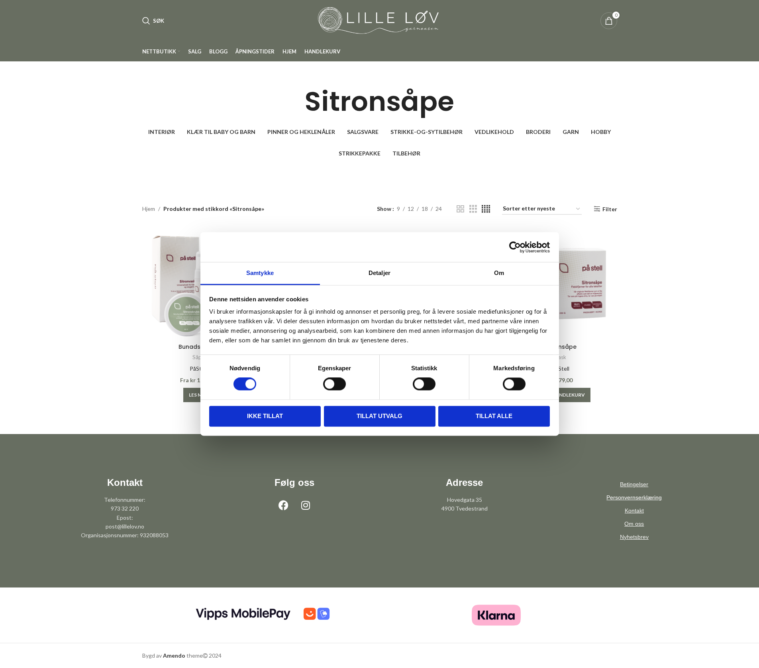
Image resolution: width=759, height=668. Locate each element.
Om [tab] (499, 272)
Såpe (198, 357)
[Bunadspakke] (198, 283)
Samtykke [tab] (260, 272)
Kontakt (634, 510)
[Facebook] (284, 505)
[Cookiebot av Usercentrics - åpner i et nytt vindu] (515, 247)
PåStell (198, 368)
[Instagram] (306, 505)
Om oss (634, 524)
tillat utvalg (379, 416)
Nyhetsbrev (634, 537)
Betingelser (634, 484)
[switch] (334, 384)
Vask (560, 357)
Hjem (148, 208)
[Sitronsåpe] (560, 283)
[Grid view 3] (473, 209)
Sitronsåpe (561, 347)
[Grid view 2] (460, 209)
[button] (198, 395)
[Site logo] (379, 20)
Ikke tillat (265, 416)
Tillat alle (494, 416)
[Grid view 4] (486, 209)
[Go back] (295, 102)
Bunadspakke (198, 347)
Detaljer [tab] (379, 272)
